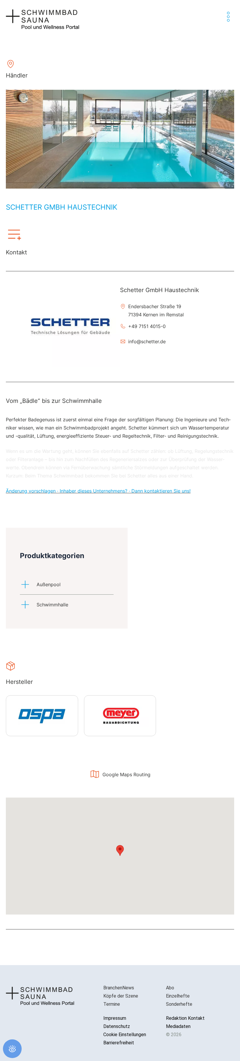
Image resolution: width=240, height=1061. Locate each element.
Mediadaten (178, 1026)
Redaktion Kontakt (185, 1018)
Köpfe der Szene (120, 996)
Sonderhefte (179, 1004)
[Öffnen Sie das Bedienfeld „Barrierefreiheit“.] (12, 1048)
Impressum (114, 1018)
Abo (170, 988)
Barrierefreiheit (118, 1043)
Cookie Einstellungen (124, 1034)
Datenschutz (116, 1026)
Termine (111, 1004)
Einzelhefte (178, 996)
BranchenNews (118, 988)
